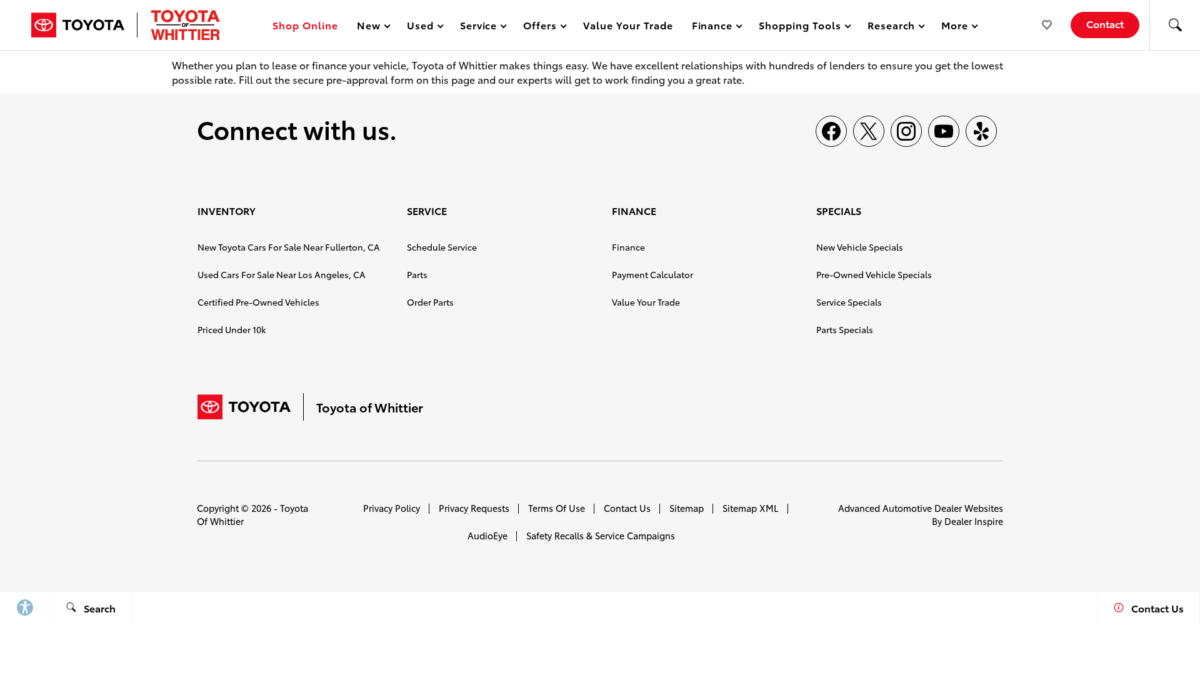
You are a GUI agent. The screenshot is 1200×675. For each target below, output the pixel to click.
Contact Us (627, 507)
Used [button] (420, 27)
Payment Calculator (652, 274)
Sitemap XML (750, 507)
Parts (417, 274)
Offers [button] (539, 27)
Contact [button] (1105, 23)
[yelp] (981, 131)
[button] (1175, 25)
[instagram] (906, 131)
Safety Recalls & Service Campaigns (600, 535)
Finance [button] (712, 27)
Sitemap (686, 507)
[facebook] (831, 131)
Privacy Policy (391, 507)
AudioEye (488, 535)
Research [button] (891, 27)
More (955, 27)
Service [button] (478, 27)
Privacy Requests (474, 507)
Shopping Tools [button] (799, 27)
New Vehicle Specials (859, 247)
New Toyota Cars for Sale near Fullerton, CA (289, 247)
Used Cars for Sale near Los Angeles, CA (282, 274)
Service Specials (849, 302)
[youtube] (943, 131)
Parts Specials (844, 329)
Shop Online (305, 25)
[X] (868, 131)
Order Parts (430, 302)
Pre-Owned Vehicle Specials (874, 274)
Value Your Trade (627, 25)
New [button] (370, 27)
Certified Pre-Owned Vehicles (258, 302)
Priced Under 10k (232, 329)
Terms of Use (556, 507)
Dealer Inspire (973, 521)
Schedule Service (442, 247)
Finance (628, 247)
